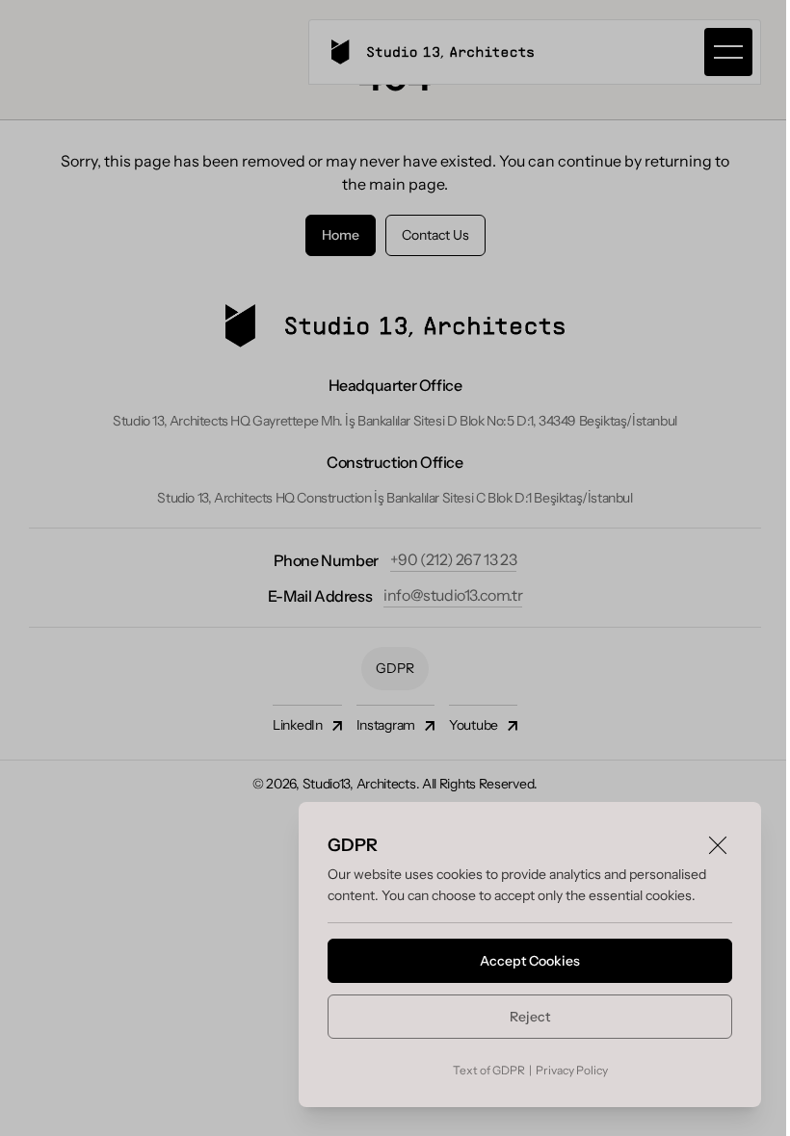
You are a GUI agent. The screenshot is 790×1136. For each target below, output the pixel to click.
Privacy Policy (572, 1070)
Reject (530, 1016)
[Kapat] (717, 845)
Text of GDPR (489, 1070)
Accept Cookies (530, 960)
